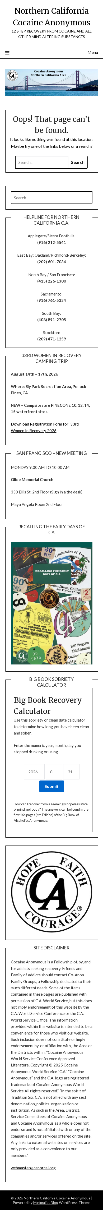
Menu (92, 52)
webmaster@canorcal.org (33, 1167)
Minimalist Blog (45, 1202)
